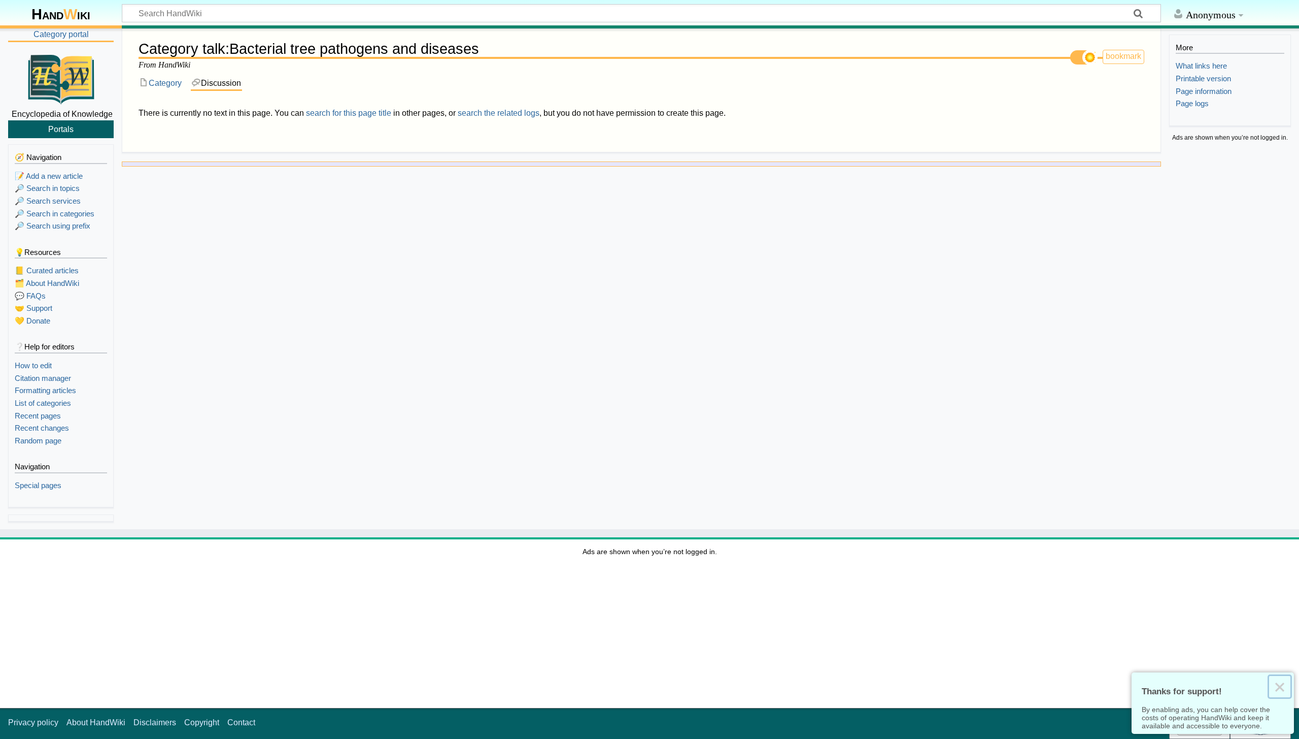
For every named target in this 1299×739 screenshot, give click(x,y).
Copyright (201, 722)
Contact (241, 722)
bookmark (1123, 56)
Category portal (61, 34)
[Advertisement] (1230, 300)
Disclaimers (154, 722)
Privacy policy (33, 722)
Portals (61, 129)
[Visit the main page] (61, 77)
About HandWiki (95, 722)
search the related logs (498, 113)
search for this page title (348, 113)
